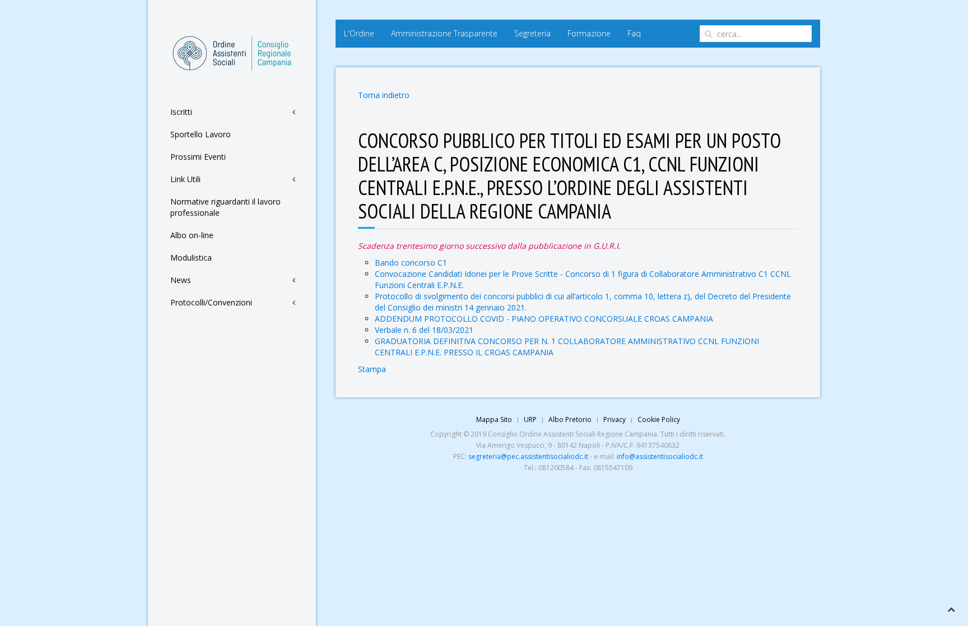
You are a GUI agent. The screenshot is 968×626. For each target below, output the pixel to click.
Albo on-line (191, 235)
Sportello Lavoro (200, 134)
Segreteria (532, 33)
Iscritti (181, 111)
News (180, 280)
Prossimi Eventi (198, 156)
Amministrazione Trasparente (444, 33)
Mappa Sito (494, 419)
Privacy (614, 419)
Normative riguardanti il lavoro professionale (225, 207)
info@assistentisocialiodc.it (660, 456)
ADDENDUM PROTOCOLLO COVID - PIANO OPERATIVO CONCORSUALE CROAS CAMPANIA (544, 318)
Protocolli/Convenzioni (211, 302)
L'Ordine (359, 33)
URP (530, 419)
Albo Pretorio (570, 419)
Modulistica (191, 257)
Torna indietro (383, 95)
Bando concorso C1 (411, 262)
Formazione (589, 33)
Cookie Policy (658, 419)
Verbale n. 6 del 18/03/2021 (424, 329)
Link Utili (185, 179)
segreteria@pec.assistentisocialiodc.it (528, 456)
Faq (634, 33)
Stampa (372, 369)
